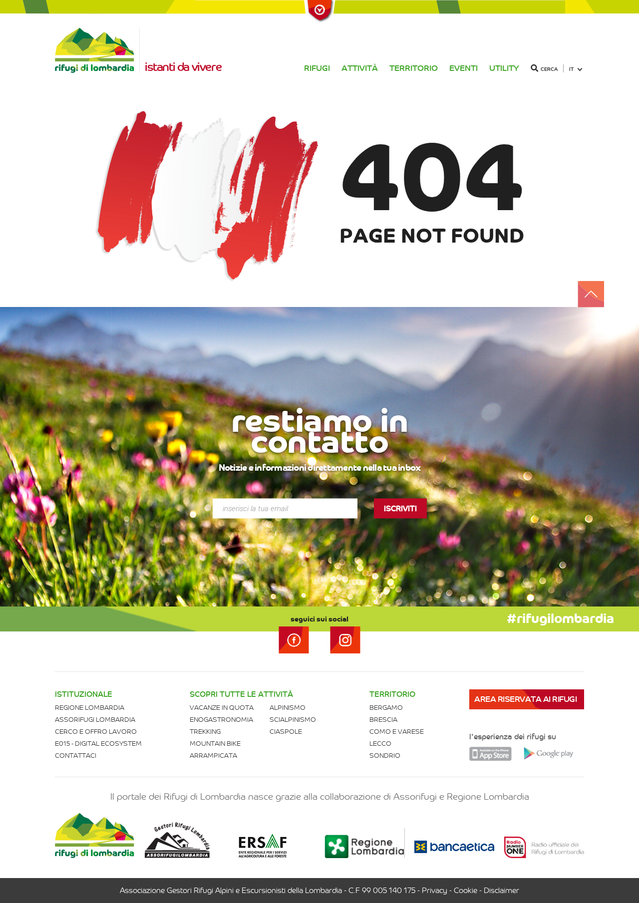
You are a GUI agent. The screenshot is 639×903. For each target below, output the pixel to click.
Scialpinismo (293, 719)
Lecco (380, 743)
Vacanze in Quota (222, 707)
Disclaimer (501, 890)
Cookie (465, 890)
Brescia (383, 719)
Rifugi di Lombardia (97, 50)
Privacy (434, 890)
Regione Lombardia (89, 707)
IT (571, 69)
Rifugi (317, 68)
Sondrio (384, 755)
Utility (504, 68)
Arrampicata (213, 755)
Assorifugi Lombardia (95, 719)
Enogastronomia (221, 719)
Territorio (413, 68)
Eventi (463, 68)
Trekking (205, 731)
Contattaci (75, 755)
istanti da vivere (183, 67)
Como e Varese (396, 731)
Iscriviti (400, 508)
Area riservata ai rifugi (525, 699)
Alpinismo (288, 707)
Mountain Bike (215, 743)
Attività (359, 68)
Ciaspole (286, 731)
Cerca (549, 69)
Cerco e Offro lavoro (96, 731)
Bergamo (386, 707)
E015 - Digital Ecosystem (98, 743)
